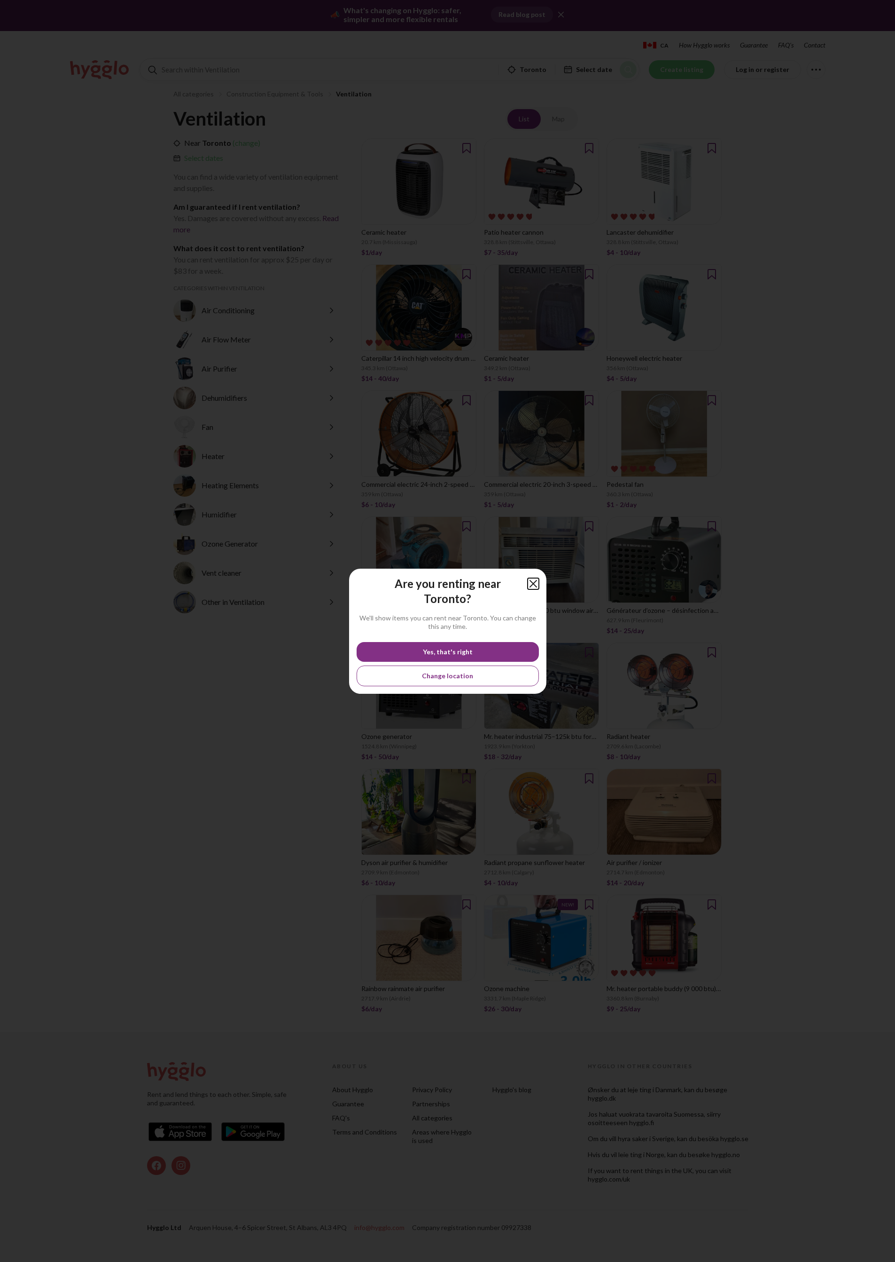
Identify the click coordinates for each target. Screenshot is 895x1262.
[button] (533, 583)
